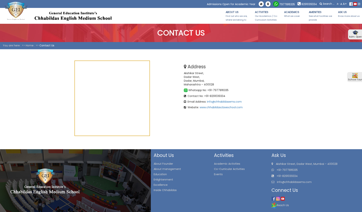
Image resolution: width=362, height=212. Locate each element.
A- (338, 3)
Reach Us (283, 205)
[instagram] (359, 4)
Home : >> (32, 45)
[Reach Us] (268, 4)
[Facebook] (351, 4)
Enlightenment (163, 179)
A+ (345, 4)
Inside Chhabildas (165, 190)
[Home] (261, 4)
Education (160, 174)
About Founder (163, 164)
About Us (236, 15)
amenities (320, 15)
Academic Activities (227, 164)
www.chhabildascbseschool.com (221, 107)
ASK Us (349, 14)
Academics (294, 14)
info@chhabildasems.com (224, 102)
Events (218, 174)
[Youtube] (355, 4)
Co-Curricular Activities (229, 169)
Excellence (161, 185)
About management (167, 169)
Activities (266, 15)
